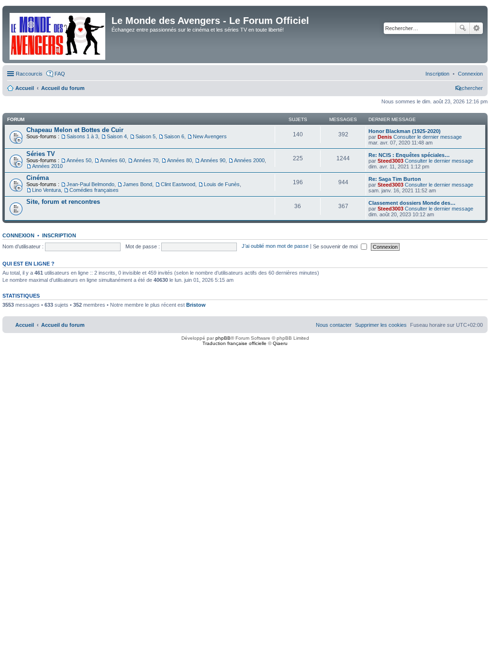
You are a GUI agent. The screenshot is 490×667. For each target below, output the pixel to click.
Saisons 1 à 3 (82, 136)
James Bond (137, 184)
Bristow (196, 305)
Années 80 (179, 160)
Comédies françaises (94, 190)
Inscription (59, 235)
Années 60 (112, 160)
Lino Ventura (46, 190)
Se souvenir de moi (336, 246)
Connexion (18, 235)
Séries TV (40, 153)
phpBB (223, 338)
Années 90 (212, 160)
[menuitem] (470, 74)
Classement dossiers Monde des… (412, 203)
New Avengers (210, 136)
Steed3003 (390, 161)
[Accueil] (58, 34)
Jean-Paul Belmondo (90, 184)
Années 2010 (47, 166)
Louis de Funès (222, 184)
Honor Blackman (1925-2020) (404, 131)
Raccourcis (29, 74)
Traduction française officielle (234, 343)
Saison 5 (145, 136)
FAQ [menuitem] (60, 74)
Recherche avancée (476, 28)
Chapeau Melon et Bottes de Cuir (74, 129)
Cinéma (37, 177)
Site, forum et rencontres (63, 201)
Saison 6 (174, 136)
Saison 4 (117, 136)
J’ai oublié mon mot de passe (275, 246)
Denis (385, 137)
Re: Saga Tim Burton (394, 179)
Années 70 (146, 160)
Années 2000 (249, 160)
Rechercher (463, 28)
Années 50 (79, 160)
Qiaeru (280, 343)
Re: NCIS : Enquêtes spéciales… (409, 155)
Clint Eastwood (178, 184)
